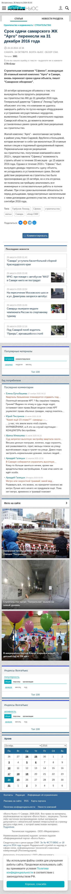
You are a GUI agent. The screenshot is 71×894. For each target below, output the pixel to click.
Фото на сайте (12, 503)
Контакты (8, 795)
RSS (26, 801)
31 (9, 785)
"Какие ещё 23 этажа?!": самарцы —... (26, 419)
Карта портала (38, 801)
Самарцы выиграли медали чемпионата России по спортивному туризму (27, 312)
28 (27, 756)
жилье (8, 214)
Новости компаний (47, 807)
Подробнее (8, 827)
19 (27, 774)
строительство (52, 209)
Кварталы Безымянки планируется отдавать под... (33, 397)
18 (18, 774)
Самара (19, 214)
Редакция (20, 795)
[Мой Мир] (34, 223)
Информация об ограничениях (43, 795)
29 (36, 756)
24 (9, 780)
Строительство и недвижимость (18, 25)
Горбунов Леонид (20, 209)
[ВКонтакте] (20, 223)
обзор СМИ (32, 214)
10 (9, 768)
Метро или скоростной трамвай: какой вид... (30, 481)
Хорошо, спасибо (35, 884)
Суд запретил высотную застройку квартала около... (34, 439)
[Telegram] (30, 223)
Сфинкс (37, 209)
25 (18, 780)
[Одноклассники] (25, 223)
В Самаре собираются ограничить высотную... (31, 461)
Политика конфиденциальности (19, 807)
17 (9, 774)
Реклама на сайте (12, 801)
